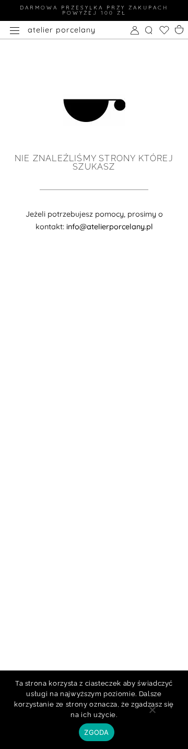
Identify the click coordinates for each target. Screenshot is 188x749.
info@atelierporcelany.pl (109, 226)
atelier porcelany (62, 30)
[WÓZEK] (179, 29)
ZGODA (96, 732)
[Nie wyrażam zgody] (152, 713)
